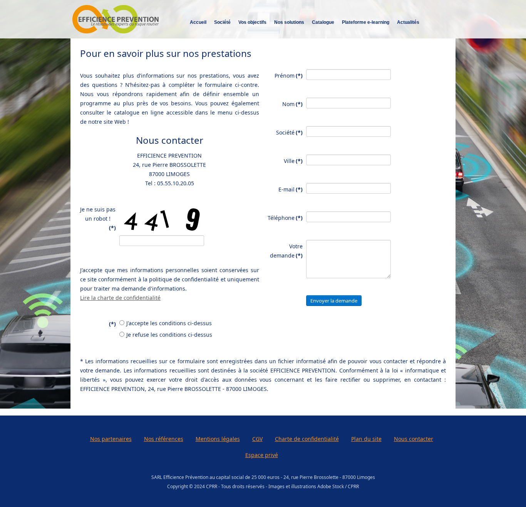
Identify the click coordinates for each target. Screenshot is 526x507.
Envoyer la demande (333, 300)
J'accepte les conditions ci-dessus (169, 323)
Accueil (198, 22)
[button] (508, 489)
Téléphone (285, 217)
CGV (257, 438)
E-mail (290, 189)
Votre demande (286, 251)
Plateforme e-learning (365, 22)
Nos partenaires (111, 438)
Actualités (408, 22)
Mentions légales (218, 438)
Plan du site (366, 438)
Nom (292, 104)
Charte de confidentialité (307, 438)
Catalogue (323, 22)
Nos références (163, 438)
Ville (293, 161)
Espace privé (261, 455)
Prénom (289, 75)
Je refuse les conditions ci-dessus (169, 334)
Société (289, 132)
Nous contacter (413, 438)
